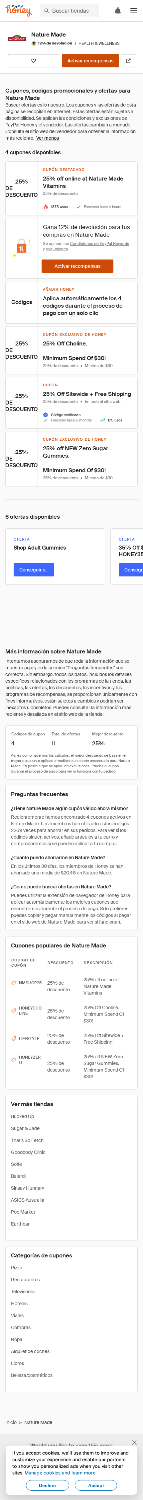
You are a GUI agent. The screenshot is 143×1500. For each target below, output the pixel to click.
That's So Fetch (27, 1140)
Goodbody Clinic (28, 1152)
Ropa (16, 1339)
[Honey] (18, 11)
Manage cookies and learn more (60, 1472)
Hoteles (19, 1304)
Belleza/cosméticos (32, 1375)
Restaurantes (25, 1280)
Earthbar (20, 1224)
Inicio (11, 1422)
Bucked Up (22, 1116)
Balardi (18, 1176)
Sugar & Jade (25, 1128)
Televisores (23, 1292)
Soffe (16, 1164)
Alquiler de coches (30, 1351)
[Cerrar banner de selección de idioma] (134, 1442)
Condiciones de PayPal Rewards (99, 243)
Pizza (16, 1268)
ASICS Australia (27, 1200)
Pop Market (23, 1212)
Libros (17, 1363)
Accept (96, 1485)
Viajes (17, 1315)
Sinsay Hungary (27, 1188)
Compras (21, 1327)
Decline (47, 1485)
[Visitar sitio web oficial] (128, 60)
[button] (134, 10)
